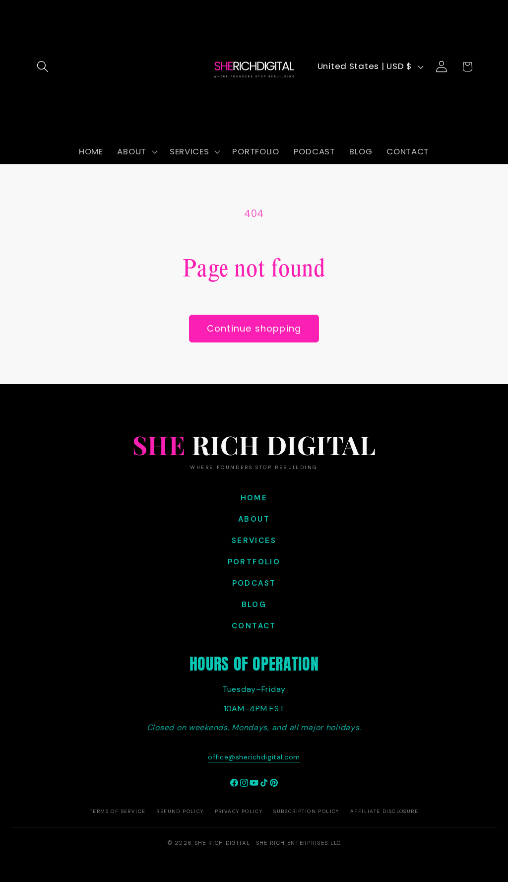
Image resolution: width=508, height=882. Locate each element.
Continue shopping (254, 328)
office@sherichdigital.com (254, 756)
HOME (254, 498)
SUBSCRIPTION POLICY (306, 811)
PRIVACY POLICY (239, 811)
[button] (43, 67)
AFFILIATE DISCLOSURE (384, 811)
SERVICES (254, 540)
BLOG (254, 605)
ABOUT (254, 519)
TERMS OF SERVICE (117, 811)
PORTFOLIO (254, 562)
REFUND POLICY (179, 811)
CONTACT (254, 626)
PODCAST (254, 583)
